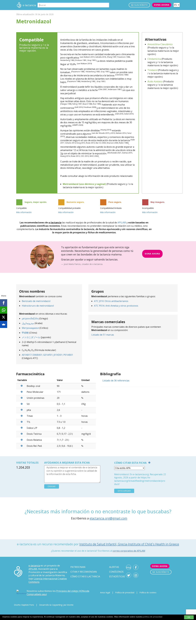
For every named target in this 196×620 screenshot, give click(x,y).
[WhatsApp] (3, 310)
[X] (3, 317)
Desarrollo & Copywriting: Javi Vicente (56, 604)
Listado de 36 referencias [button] (115, 380)
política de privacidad (152, 617)
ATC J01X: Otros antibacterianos (111, 301)
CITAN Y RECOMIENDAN (83, 571)
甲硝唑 (25, 332)
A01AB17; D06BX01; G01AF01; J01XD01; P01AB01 (47, 354)
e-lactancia (34, 565)
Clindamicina (154, 58)
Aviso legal (105, 592)
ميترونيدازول (28, 323)
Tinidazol (152, 70)
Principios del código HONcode (72, 591)
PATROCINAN (77, 567)
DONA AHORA (152, 253)
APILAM (122, 222)
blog (128, 567)
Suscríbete (141, 5)
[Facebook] (3, 302)
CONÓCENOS (116, 571)
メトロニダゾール (31, 337)
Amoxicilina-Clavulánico (160, 44)
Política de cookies (148, 592)
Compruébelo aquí (37, 594)
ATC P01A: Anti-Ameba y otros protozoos (116, 305)
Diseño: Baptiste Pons (24, 604)
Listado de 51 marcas (102, 334)
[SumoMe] (3, 324)
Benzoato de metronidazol (36, 301)
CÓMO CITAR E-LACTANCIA (85, 576)
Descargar (124, 490)
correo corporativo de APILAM (129, 550)
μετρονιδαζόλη (30, 318)
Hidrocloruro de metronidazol (38, 305)
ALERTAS (114, 567)
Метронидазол (30, 328)
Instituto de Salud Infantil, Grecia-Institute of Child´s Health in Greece (129, 544)
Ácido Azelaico (155, 81)
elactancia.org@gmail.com (108, 518)
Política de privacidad (124, 592)
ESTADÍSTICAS (117, 576)
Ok (189, 617)
